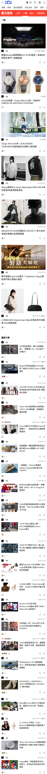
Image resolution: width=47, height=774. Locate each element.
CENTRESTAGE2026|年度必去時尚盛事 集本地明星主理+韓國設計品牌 (32, 390)
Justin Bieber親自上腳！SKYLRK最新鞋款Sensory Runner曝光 (29, 526)
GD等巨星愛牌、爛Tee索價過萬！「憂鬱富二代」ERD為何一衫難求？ (32, 349)
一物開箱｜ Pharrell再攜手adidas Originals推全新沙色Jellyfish (30, 467)
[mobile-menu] (2, 2)
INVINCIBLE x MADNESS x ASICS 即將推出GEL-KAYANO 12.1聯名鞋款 (31, 684)
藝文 (32, 13)
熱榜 (42, 7)
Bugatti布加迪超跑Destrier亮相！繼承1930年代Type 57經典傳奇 (32, 368)
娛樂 (9, 7)
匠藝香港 (40, 13)
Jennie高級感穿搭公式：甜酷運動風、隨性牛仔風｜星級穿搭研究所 (32, 645)
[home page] (8, 2)
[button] (40, 62)
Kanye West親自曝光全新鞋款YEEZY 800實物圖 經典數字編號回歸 (31, 409)
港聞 (3, 7)
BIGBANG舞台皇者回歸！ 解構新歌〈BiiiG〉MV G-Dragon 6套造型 (31, 487)
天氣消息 (28, 7)
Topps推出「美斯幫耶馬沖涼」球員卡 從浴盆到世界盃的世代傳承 (32, 764)
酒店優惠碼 (17, 7)
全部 (18, 13)
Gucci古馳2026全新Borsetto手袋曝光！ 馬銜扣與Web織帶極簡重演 (32, 429)
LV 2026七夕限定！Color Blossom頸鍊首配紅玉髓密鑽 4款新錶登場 (32, 725)
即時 (36, 7)
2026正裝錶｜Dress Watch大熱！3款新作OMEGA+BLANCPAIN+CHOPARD (20, 101)
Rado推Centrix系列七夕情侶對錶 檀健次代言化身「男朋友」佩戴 (32, 706)
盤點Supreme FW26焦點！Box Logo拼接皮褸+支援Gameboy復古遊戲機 (32, 567)
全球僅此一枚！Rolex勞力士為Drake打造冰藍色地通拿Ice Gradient (31, 625)
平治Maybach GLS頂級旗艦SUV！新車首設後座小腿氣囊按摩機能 (32, 665)
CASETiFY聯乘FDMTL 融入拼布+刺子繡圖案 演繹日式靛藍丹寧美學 (32, 548)
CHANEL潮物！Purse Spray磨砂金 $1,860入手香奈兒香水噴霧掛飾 (32, 587)
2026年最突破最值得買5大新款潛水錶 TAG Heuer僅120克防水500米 (32, 507)
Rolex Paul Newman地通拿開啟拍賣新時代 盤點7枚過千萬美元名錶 (32, 745)
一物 (25, 13)
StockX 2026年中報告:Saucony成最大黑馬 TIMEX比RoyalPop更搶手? (31, 606)
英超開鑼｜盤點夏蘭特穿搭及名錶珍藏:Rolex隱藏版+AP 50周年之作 (32, 448)
